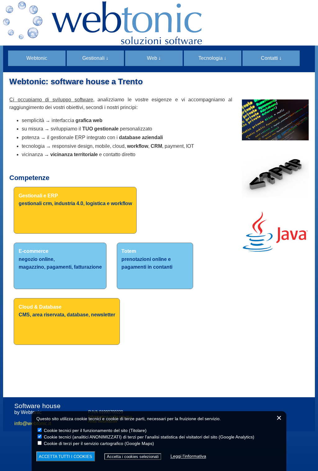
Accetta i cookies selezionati (133, 456)
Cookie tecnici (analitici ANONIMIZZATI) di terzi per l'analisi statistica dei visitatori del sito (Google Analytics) (148, 436)
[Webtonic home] (159, 23)
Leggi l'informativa (188, 456)
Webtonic (36, 58)
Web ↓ (154, 58)
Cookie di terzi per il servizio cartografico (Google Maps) (98, 443)
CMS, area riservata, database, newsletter (67, 314)
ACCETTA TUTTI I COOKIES (65, 456)
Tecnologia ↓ (212, 58)
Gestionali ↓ (95, 58)
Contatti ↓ (271, 58)
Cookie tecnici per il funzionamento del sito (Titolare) (95, 430)
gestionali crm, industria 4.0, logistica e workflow (75, 203)
